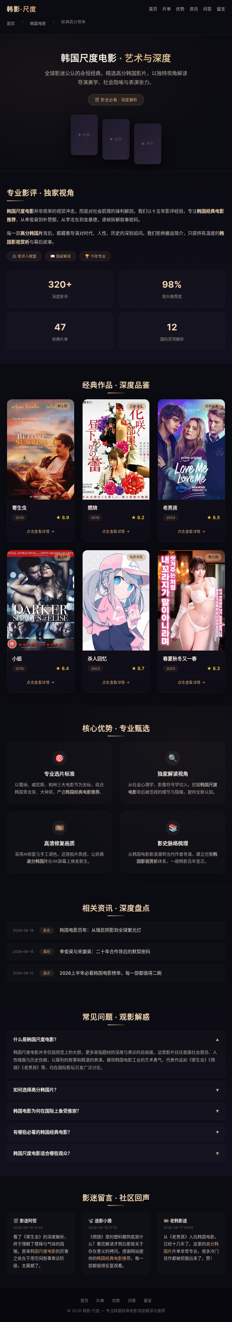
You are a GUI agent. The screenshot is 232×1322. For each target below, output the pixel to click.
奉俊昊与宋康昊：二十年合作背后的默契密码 (105, 951)
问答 (207, 9)
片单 (166, 9)
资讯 (194, 9)
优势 (180, 9)
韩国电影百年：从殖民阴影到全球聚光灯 (100, 930)
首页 (153, 9)
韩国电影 (38, 23)
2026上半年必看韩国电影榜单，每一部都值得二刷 (111, 973)
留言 (221, 9)
